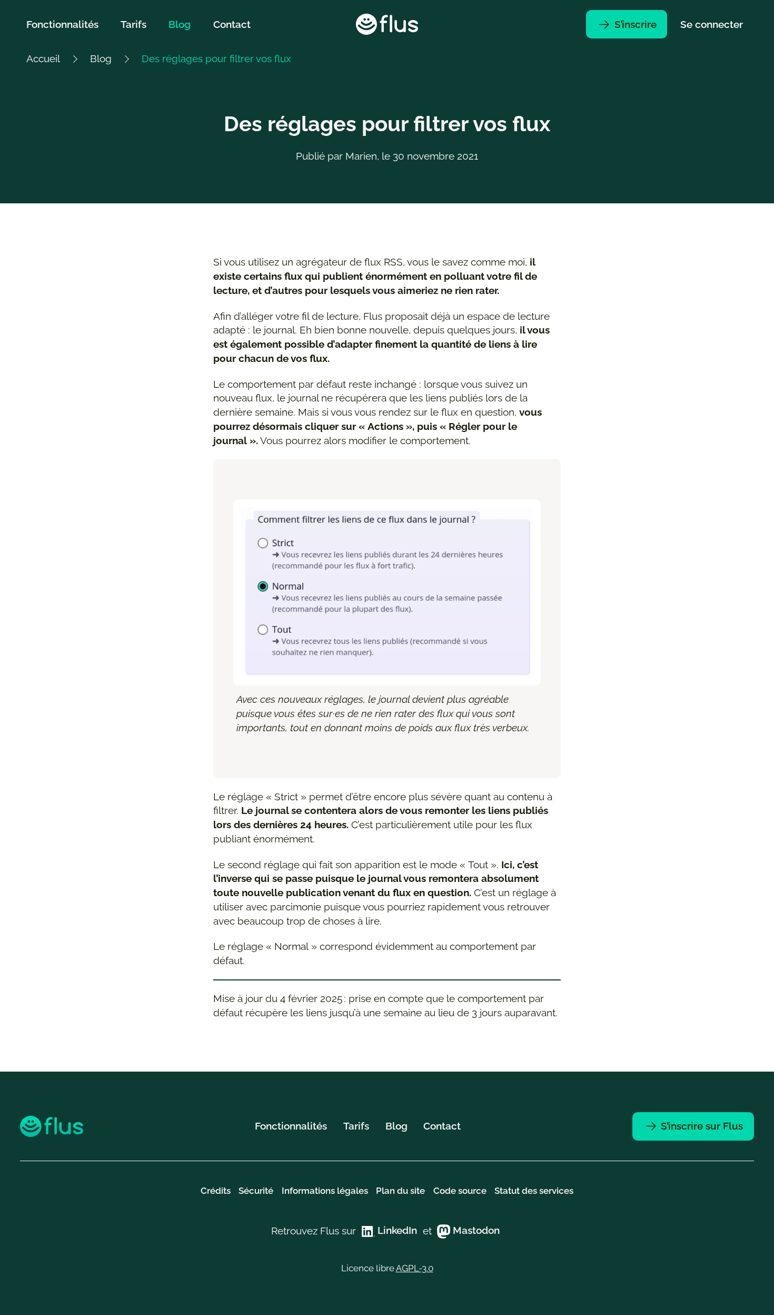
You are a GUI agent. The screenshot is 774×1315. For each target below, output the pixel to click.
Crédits (216, 1190)
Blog (179, 24)
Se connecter (711, 24)
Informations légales (325, 1190)
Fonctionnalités (62, 24)
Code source (460, 1190)
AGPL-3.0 (414, 1268)
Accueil (43, 58)
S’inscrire (634, 24)
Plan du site (400, 1190)
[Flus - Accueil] (387, 24)
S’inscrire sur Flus (700, 1126)
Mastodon (475, 1230)
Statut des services (533, 1190)
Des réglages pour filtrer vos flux (216, 58)
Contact (232, 24)
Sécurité (256, 1190)
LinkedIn (396, 1230)
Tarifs (133, 24)
